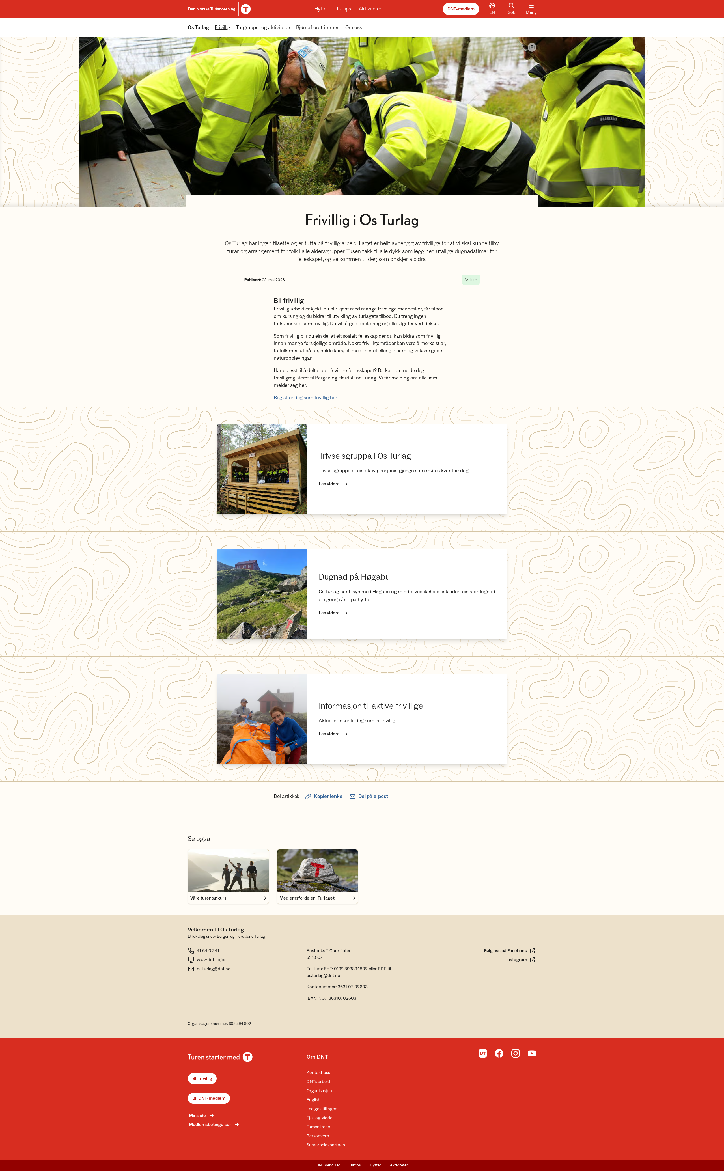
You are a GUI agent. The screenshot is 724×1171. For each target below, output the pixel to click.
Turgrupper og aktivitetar (263, 27)
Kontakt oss (318, 1072)
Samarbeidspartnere (326, 1145)
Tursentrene (318, 1127)
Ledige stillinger (322, 1109)
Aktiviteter (370, 9)
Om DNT (317, 1057)
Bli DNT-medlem (208, 1098)
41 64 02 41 (208, 951)
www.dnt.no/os (211, 960)
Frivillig (222, 27)
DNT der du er (328, 1165)
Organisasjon (319, 1091)
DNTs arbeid (318, 1081)
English (313, 1100)
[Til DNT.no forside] (218, 9)
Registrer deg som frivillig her (306, 397)
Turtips (343, 9)
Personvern (318, 1136)
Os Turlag (198, 27)
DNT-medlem (461, 9)
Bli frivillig (202, 1078)
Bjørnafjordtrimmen (318, 27)
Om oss (353, 27)
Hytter (321, 9)
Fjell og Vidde (319, 1118)
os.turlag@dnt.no (213, 969)
